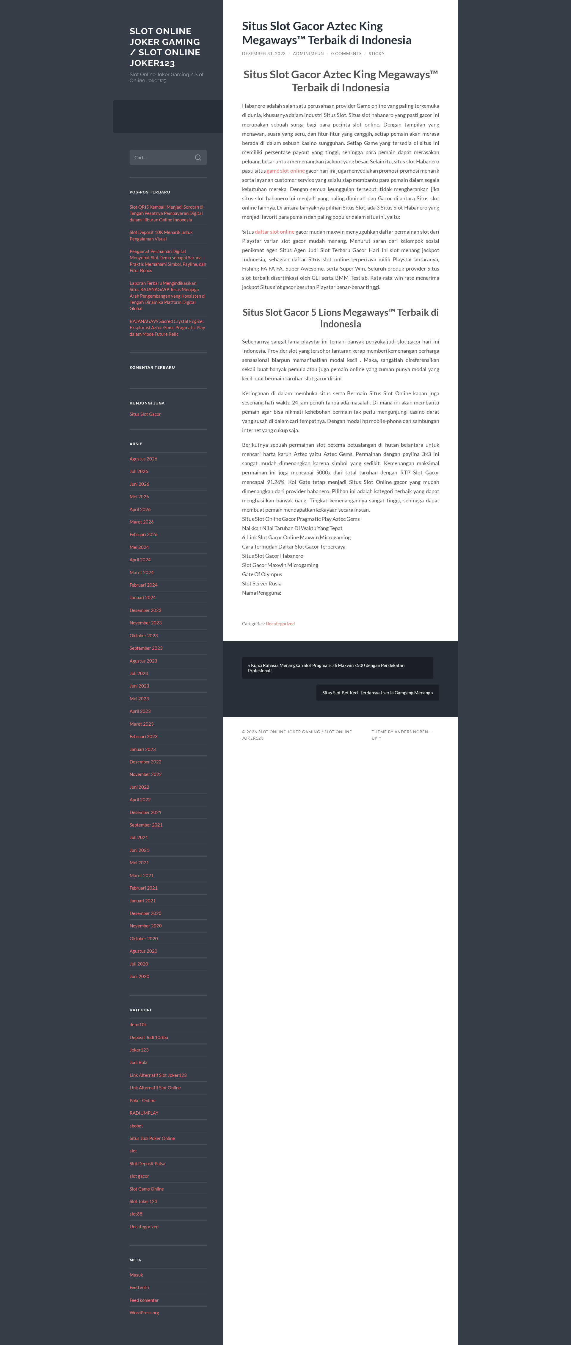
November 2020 (146, 925)
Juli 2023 (139, 673)
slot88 (136, 1213)
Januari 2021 (143, 900)
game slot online (286, 170)
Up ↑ (377, 738)
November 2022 (146, 774)
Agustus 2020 (143, 951)
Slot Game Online (147, 1188)
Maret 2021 (142, 875)
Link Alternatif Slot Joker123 (158, 1075)
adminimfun (308, 53)
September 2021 (146, 824)
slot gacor (139, 1176)
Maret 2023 (142, 724)
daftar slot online (274, 231)
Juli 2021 (139, 837)
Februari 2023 (144, 736)
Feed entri (139, 1287)
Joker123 (139, 1049)
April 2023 (140, 711)
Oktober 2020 (144, 938)
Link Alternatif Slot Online (155, 1087)
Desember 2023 (145, 610)
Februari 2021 (144, 888)
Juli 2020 (139, 963)
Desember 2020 (145, 913)
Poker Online (142, 1100)
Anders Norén (411, 731)
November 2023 (146, 622)
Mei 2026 (139, 496)
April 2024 (140, 559)
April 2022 (140, 799)
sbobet (136, 1125)
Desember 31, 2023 (264, 53)
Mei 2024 (139, 547)
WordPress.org (144, 1312)
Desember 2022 (145, 761)
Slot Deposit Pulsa (147, 1163)
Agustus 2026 (143, 458)
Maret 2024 (142, 572)
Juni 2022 (139, 787)
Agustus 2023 (143, 660)
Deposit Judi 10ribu (149, 1037)
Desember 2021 (145, 812)
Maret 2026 (142, 521)
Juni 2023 (139, 685)
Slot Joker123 (143, 1201)
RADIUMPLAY (144, 1113)
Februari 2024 (144, 585)
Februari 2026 (144, 534)
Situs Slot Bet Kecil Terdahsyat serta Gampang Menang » (377, 692)
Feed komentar (144, 1300)
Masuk (136, 1274)
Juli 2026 (139, 471)
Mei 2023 (139, 698)
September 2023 (146, 648)
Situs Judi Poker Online (152, 1138)
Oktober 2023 (144, 635)
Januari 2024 (143, 597)
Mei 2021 (139, 862)
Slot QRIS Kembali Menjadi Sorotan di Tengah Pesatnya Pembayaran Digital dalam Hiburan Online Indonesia (166, 213)
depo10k (138, 1024)
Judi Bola (139, 1062)
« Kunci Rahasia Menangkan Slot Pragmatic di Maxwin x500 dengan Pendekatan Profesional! (326, 668)
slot (133, 1150)
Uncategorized (144, 1226)
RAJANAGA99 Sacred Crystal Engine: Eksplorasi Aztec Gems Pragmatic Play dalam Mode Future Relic (167, 327)
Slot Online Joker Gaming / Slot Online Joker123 (165, 47)
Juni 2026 (139, 484)
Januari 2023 (143, 749)
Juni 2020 (139, 976)
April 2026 (140, 509)
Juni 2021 (139, 850)
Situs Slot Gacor (145, 414)
